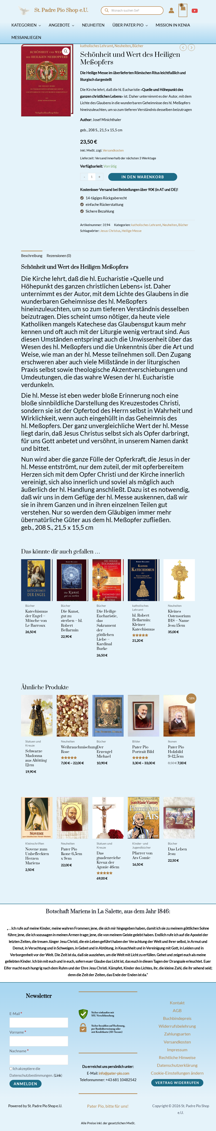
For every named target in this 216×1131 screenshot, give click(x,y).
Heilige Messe (132, 231)
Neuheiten (123, 46)
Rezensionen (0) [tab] (59, 255)
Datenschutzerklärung (177, 1065)
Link (58, 1075)
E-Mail (15, 1013)
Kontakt (177, 1002)
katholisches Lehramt (96, 46)
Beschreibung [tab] (31, 255)
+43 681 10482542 (121, 1080)
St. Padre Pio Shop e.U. (61, 10)
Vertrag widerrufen (177, 1082)
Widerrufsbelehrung (177, 1026)
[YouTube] (195, 11)
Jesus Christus (110, 231)
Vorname (17, 1032)
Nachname (19, 1051)
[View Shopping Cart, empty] (182, 10)
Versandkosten (113, 150)
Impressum (177, 1049)
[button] (38, 25)
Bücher (137, 46)
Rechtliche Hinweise (177, 1057)
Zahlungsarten (177, 1033)
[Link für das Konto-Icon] (171, 10)
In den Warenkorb (143, 177)
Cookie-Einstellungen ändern (177, 1072)
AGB (177, 1010)
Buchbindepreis (177, 1018)
